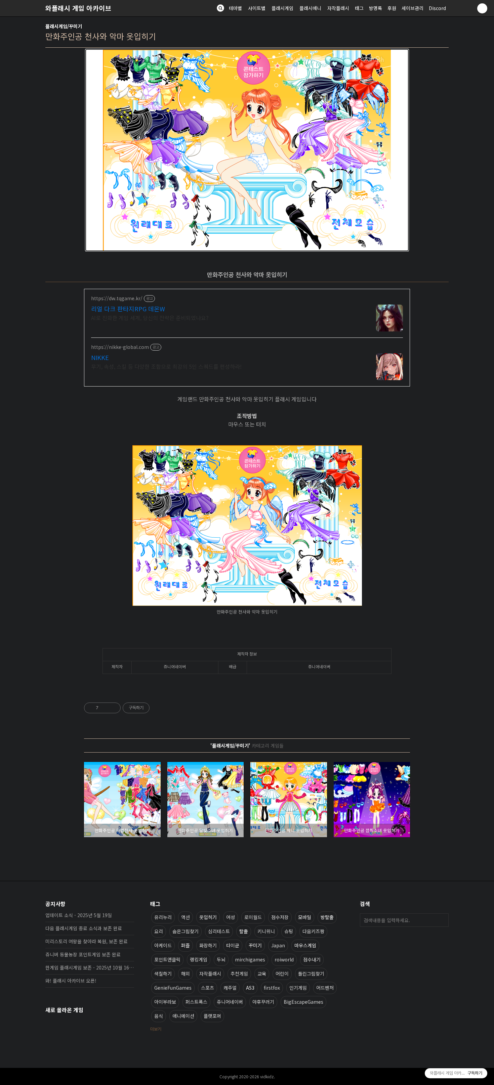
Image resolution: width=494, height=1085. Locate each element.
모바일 (304, 917)
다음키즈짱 (313, 931)
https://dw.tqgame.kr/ (116, 298)
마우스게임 (305, 945)
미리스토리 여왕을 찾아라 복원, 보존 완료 (86, 941)
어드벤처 (325, 987)
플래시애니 (310, 8)
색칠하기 (163, 973)
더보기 (155, 1029)
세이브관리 (412, 8)
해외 (185, 973)
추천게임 (239, 973)
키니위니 (266, 931)
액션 (185, 917)
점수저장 (280, 917)
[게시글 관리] (113, 708)
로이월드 (253, 917)
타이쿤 (232, 945)
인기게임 (298, 987)
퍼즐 (185, 945)
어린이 (282, 973)
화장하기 (208, 945)
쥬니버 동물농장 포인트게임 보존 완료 (83, 954)
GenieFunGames (173, 987)
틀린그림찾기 (311, 973)
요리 (158, 931)
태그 (359, 8)
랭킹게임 (198, 959)
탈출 (243, 931)
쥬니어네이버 (230, 1001)
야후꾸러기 (263, 1001)
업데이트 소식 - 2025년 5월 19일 (78, 915)
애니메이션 (183, 1015)
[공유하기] (104, 708)
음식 (158, 1015)
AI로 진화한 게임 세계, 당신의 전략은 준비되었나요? (150, 317)
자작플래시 (338, 8)
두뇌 (221, 959)
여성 (230, 917)
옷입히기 (208, 917)
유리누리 (163, 917)
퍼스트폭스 (196, 1001)
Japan (278, 945)
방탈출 (327, 917)
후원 (391, 8)
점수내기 (312, 959)
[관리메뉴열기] (482, 8)
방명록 (375, 8)
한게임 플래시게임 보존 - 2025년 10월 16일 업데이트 (89, 967)
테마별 (235, 8)
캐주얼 (230, 987)
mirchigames (250, 959)
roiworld (284, 959)
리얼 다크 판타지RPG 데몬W (128, 309)
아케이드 (163, 945)
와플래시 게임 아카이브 (78, 8)
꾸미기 (255, 945)
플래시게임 (282, 8)
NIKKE (100, 357)
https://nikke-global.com (120, 347)
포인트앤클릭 (167, 959)
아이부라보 (165, 1001)
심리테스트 (219, 931)
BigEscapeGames (303, 1001)
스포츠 (207, 987)
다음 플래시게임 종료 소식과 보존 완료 (83, 928)
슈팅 (288, 931)
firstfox (272, 987)
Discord (437, 8)
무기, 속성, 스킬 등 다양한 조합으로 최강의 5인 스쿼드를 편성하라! (166, 366)
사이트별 (256, 8)
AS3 (250, 987)
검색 (442, 920)
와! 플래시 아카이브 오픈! (70, 980)
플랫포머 (212, 1015)
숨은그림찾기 (185, 931)
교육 (261, 973)
